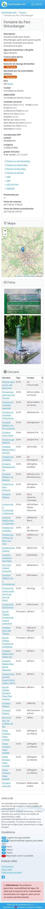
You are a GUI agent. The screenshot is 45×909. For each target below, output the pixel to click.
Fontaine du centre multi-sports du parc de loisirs (8, 594)
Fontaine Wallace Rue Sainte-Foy (8, 653)
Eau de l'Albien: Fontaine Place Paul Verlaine (7, 693)
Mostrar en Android (15, 173)
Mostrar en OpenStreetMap (18, 161)
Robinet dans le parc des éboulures (8, 385)
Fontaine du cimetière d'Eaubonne (8, 415)
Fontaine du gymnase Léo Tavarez (8, 395)
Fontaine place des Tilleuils (6, 630)
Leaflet (18, 276)
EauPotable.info (16, 4)
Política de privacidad (12, 872)
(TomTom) (12, 184)
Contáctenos (8, 866)
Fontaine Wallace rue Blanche (7, 477)
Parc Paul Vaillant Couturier (6, 568)
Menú (38, 4)
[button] (22, 249)
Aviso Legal (7, 869)
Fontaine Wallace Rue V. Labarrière (8, 520)
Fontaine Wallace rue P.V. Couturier (8, 425)
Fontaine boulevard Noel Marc (7, 558)
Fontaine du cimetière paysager (8, 405)
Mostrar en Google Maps (17, 165)
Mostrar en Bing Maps (16, 169)
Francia (22, 12)
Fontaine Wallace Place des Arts (8, 449)
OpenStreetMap (29, 276)
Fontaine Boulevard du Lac (8, 467)
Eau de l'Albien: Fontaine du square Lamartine (8, 617)
